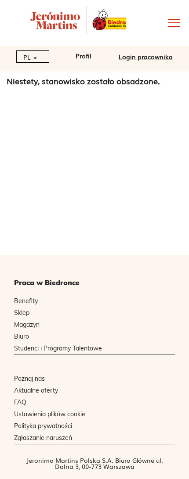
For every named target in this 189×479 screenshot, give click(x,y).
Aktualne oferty (36, 390)
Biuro (21, 336)
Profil (83, 55)
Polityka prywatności (43, 426)
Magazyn (27, 325)
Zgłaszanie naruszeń (43, 438)
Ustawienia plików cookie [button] (49, 414)
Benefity (26, 301)
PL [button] (28, 57)
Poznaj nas (29, 378)
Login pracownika (146, 56)
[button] (157, 22)
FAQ (20, 402)
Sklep (21, 313)
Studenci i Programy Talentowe (58, 348)
